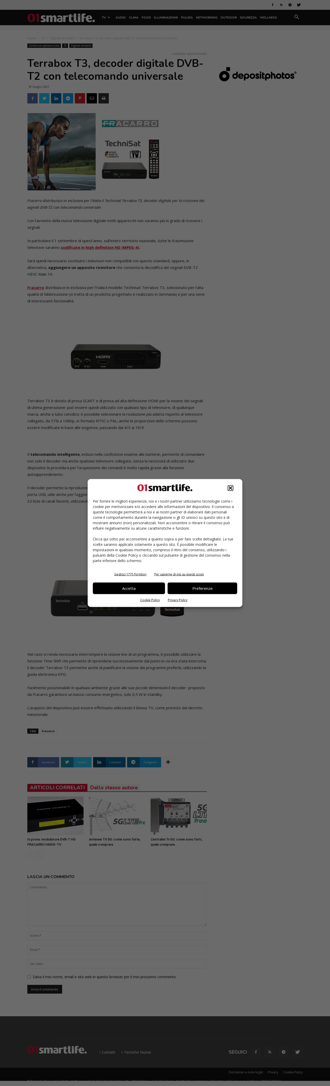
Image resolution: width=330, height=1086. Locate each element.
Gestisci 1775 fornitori (130, 574)
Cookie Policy (150, 600)
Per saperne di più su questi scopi (179, 574)
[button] (230, 488)
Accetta (129, 588)
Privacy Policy (177, 600)
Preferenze (202, 588)
